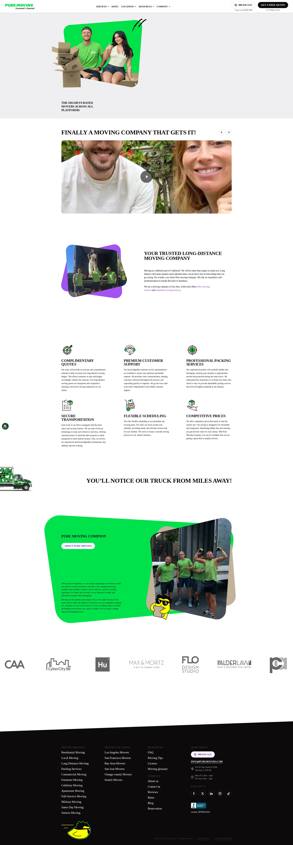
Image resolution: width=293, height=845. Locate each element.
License (152, 763)
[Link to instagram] (220, 793)
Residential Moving (73, 752)
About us (153, 781)
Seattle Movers (113, 779)
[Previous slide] (222, 132)
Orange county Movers (118, 774)
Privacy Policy (203, 838)
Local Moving (69, 757)
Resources (145, 6)
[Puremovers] (19, 6)
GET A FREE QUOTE (273, 5)
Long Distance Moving (75, 763)
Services (101, 6)
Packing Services (71, 768)
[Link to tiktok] (229, 793)
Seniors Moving (70, 812)
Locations (127, 6)
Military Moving (71, 801)
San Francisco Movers (118, 757)
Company (162, 6)
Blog (150, 803)
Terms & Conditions (223, 838)
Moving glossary (158, 768)
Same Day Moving (72, 807)
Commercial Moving (73, 774)
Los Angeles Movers (117, 752)
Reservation (155, 808)
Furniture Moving (72, 779)
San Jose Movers (115, 768)
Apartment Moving (72, 790)
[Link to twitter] (203, 793)
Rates (115, 6)
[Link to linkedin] (211, 793)
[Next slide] (229, 132)
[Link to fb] (194, 793)
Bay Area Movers (115, 763)
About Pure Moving (78, 546)
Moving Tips (155, 757)
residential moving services (168, 290)
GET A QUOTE (218, 74)
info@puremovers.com (207, 761)
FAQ (150, 752)
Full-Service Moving (73, 796)
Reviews (153, 792)
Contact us (154, 786)
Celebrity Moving (72, 785)
